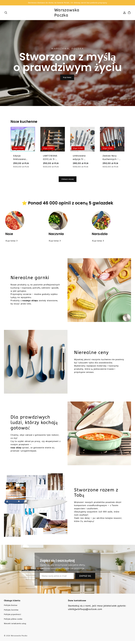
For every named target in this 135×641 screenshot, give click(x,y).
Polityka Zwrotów (11, 610)
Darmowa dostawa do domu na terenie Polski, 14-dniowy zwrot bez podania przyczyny (67, 3)
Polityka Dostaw (10, 605)
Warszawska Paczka (66, 13)
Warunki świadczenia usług (15, 623)
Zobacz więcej (67, 179)
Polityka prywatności (12, 614)
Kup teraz (67, 77)
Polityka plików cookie (13, 619)
